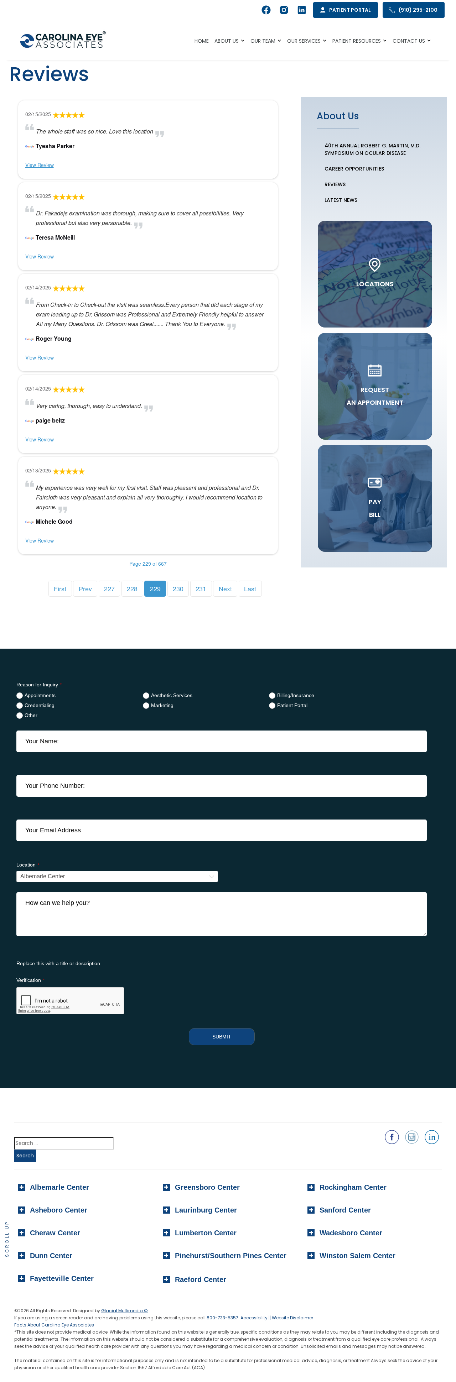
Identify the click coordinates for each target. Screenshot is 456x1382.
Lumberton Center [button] (206, 1233)
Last (250, 588)
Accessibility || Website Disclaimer (276, 1318)
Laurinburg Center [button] (206, 1210)
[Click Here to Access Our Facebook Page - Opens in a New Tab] (392, 1137)
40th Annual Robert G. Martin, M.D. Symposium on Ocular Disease (372, 149)
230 (178, 588)
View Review (39, 164)
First (60, 588)
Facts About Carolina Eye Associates (54, 1325)
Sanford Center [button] (345, 1210)
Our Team (262, 40)
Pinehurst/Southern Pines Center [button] (230, 1256)
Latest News (341, 200)
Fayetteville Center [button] (62, 1278)
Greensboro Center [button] (207, 1187)
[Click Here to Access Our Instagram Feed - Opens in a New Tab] (412, 1137)
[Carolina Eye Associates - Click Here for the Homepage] (63, 41)
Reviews (335, 184)
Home (202, 40)
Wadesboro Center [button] (351, 1233)
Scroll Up (7, 1238)
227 (109, 588)
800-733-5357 (222, 1318)
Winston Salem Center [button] (357, 1256)
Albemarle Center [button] (59, 1187)
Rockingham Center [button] (353, 1187)
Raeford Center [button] (200, 1279)
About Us (226, 40)
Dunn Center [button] (51, 1256)
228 (132, 588)
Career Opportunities (354, 168)
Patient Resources (356, 40)
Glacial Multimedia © (124, 1311)
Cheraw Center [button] (55, 1233)
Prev (85, 588)
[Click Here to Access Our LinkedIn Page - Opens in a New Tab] (432, 1137)
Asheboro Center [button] (58, 1210)
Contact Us (409, 40)
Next (225, 588)
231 (201, 588)
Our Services (304, 40)
